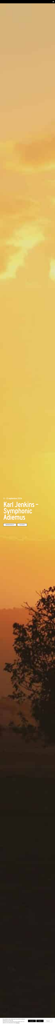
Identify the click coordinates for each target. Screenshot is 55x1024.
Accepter (32, 1021)
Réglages (18, 1022)
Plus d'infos (22, 524)
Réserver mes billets (10, 524)
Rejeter (40, 1021)
